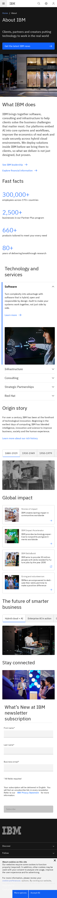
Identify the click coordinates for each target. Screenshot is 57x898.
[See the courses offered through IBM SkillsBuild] (36, 566)
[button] (46, 3)
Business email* (11, 761)
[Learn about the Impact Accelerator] (36, 543)
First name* (9, 728)
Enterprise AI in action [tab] (39, 618)
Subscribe (10, 809)
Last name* (9, 745)
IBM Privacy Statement (28, 792)
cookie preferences (11, 880)
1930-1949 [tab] (28, 453)
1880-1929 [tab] (11, 453)
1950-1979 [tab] (45, 453)
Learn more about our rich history (20, 438)
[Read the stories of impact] (36, 520)
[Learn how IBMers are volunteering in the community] (36, 590)
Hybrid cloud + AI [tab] (14, 618)
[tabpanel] (28, 475)
